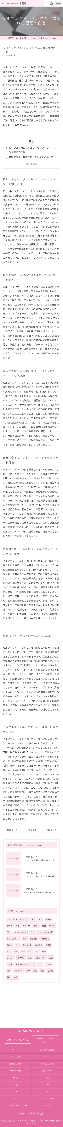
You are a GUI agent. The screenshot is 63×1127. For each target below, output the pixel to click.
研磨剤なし (44, 938)
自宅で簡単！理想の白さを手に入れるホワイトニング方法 (32, 159)
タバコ (39, 964)
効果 (16, 951)
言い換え (38, 945)
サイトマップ (47, 1105)
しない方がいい (13, 938)
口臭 (9, 971)
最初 (44, 951)
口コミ (9, 945)
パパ (31, 932)
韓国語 (9, 926)
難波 (9, 977)
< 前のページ (11, 829)
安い (28, 971)
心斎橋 (50, 971)
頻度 (30, 951)
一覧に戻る (31, 829)
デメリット (27, 945)
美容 (35, 971)
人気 (51, 958)
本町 (16, 977)
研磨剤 (48, 945)
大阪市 (9, 964)
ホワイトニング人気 (45, 932)
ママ (9, 951)
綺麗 (44, 926)
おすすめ (21, 958)
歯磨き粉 (33, 938)
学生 (37, 951)
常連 (17, 926)
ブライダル (18, 971)
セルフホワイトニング (24, 964)
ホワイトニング (20, 932)
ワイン (48, 964)
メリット (10, 958)
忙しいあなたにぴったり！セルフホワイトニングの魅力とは (32, 150)
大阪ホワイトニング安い (16, 919)
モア (17, 945)
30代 (9, 932)
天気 (30, 958)
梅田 (42, 971)
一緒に (39, 919)
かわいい (26, 926)
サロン (52, 926)
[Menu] (58, 3)
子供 (31, 919)
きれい (36, 926)
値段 (24, 938)
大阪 (23, 951)
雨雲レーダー (40, 958)
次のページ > (52, 829)
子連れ (48, 919)
